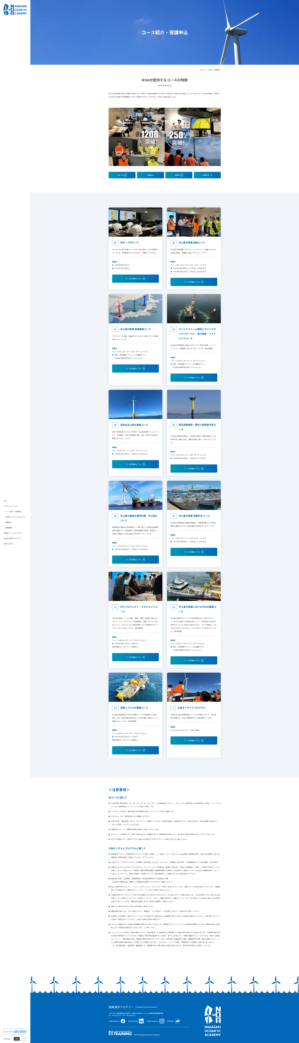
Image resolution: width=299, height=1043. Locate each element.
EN (24, 1039)
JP (17, 1039)
